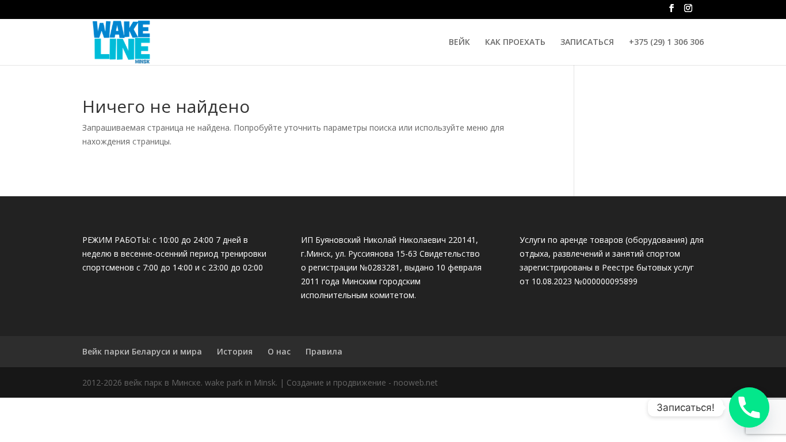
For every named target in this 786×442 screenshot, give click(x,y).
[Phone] (749, 407)
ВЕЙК (459, 42)
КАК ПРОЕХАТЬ (515, 42)
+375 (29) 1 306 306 (666, 42)
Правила (324, 351)
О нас (279, 351)
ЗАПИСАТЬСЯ (587, 42)
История (235, 351)
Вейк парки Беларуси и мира (142, 351)
